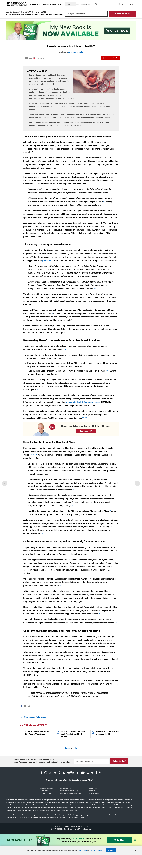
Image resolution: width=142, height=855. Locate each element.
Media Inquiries (65, 788)
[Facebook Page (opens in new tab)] (41, 772)
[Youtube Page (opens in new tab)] (82, 772)
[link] (23, 58)
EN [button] (121, 4)
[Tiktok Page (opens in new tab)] (78, 772)
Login (67, 748)
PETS (60, 4)
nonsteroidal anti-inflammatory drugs (83, 402)
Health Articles (45, 793)
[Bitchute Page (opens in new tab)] (88, 772)
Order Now (119, 840)
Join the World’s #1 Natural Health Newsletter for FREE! (26, 12)
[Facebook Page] (21, 710)
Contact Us (44, 791)
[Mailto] (24, 710)
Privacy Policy (82, 850)
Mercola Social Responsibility (70, 793)
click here (42, 815)
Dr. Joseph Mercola (75, 52)
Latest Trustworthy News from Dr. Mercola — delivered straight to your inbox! (42, 762)
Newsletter (93, 788)
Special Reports (94, 793)
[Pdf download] (34, 57)
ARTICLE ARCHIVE (49, 4)
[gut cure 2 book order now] (71, 39)
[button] (122, 14)
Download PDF (86, 431)
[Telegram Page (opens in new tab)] (55, 772)
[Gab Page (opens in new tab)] (59, 772)
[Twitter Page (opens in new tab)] (50, 772)
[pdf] (28, 710)
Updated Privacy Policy (79, 826)
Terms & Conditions (61, 826)
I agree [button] (110, 850)
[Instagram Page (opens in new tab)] (46, 772)
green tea (46, 260)
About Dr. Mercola (46, 788)
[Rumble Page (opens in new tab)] (92, 772)
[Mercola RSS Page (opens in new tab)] (100, 772)
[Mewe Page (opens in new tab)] (70, 772)
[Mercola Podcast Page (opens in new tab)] (96, 772)
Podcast (92, 791)
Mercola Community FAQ (69, 791)
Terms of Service (96, 850)
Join (75, 748)
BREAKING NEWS (35, 4)
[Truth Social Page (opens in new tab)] (64, 772)
